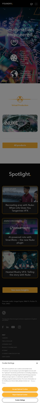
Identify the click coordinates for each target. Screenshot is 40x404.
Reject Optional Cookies (20, 394)
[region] (20, 382)
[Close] (37, 363)
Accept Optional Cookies (20, 389)
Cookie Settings (20, 400)
